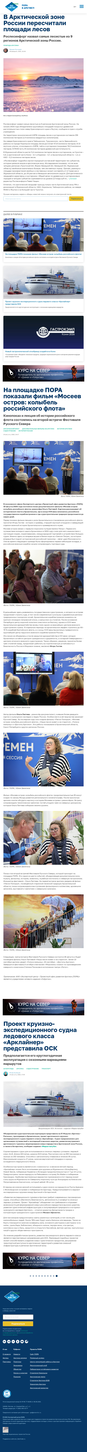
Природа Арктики (11, 45)
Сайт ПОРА (34, 1354)
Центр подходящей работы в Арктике (45, 1362)
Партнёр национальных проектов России (16, 1434)
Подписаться (76, 199)
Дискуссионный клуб (38, 1365)
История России (26, 431)
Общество (17, 1369)
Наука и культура (20, 1373)
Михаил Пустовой (15, 49)
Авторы (5, 1358)
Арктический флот (11, 429)
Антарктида (8, 1069)
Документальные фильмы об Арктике (38, 429)
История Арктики (64, 429)
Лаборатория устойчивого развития (44, 1369)
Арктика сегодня (20, 1358)
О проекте (7, 1354)
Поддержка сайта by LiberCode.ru (14, 1439)
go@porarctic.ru (35, 1412)
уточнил (73, 178)
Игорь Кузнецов (15, 1073)
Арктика (20, 1069)
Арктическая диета (37, 1377)
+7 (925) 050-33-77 (22, 1408)
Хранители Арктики (38, 1384)
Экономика (17, 1365)
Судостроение (9, 431)
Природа (17, 1377)
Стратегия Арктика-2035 (40, 1380)
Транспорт (46, 1069)
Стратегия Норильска (38, 1373)
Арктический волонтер (39, 1388)
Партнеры (7, 1362)
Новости (16, 1354)
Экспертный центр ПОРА (16, 1417)
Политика (17, 1362)
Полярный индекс (37, 1358)
